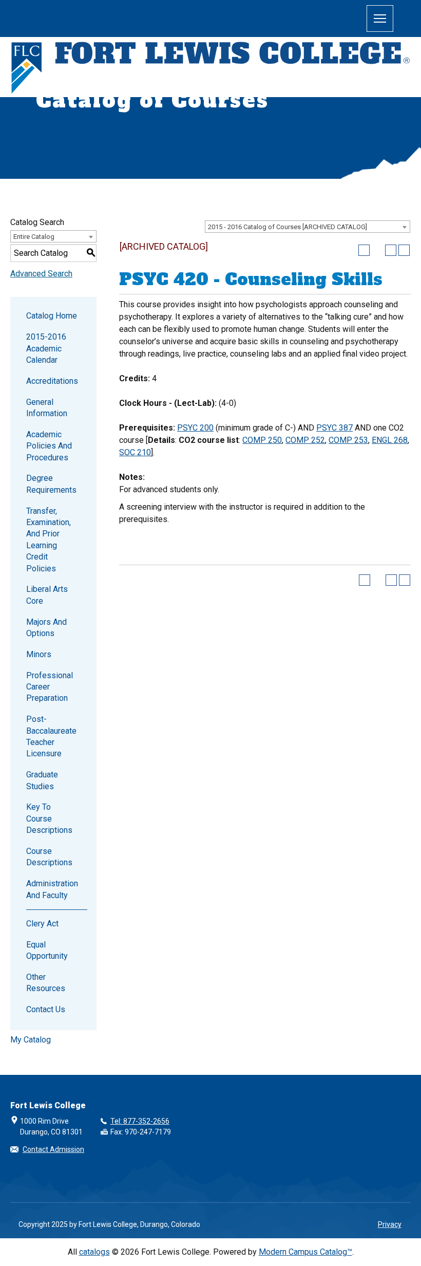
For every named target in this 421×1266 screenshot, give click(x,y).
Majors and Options (46, 627)
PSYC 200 (195, 428)
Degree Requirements (51, 483)
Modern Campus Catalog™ (305, 1252)
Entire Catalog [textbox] (33, 236)
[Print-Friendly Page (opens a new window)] (390, 250)
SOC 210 (135, 452)
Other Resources (45, 982)
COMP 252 (305, 440)
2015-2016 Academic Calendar (46, 348)
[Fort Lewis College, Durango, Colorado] (210, 68)
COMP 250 (262, 440)
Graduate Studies (42, 780)
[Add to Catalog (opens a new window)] (364, 250)
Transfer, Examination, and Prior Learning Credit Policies (48, 539)
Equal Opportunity (47, 950)
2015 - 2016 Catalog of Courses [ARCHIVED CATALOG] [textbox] (287, 227)
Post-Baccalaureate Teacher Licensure (51, 736)
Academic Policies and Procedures (49, 446)
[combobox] (307, 226)
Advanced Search (41, 273)
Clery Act (42, 923)
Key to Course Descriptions (49, 818)
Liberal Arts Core (47, 594)
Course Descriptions (49, 856)
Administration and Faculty (52, 889)
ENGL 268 (390, 440)
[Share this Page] (377, 250)
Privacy (389, 1224)
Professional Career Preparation (49, 687)
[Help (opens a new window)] (404, 250)
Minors (38, 654)
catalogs (94, 1252)
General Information (46, 407)
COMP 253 (348, 440)
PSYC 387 (334, 428)
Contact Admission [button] (53, 1149)
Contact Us (45, 1009)
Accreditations (52, 381)
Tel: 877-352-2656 (139, 1121)
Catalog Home (51, 316)
